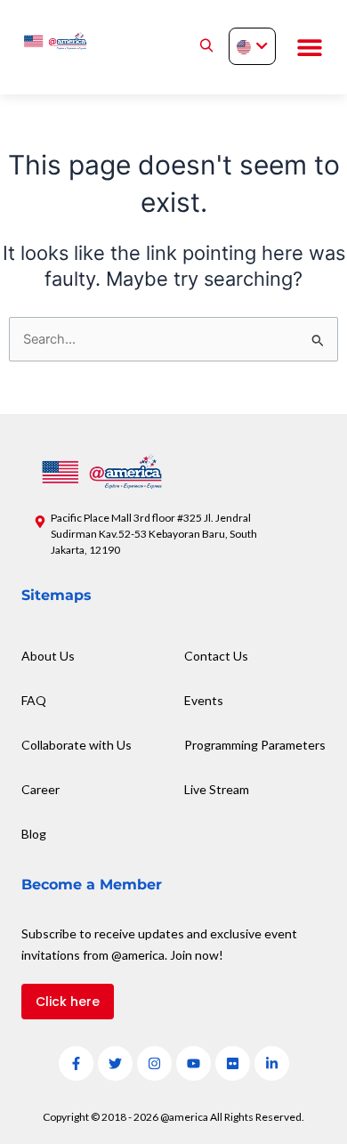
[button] (309, 48)
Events (203, 700)
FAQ (33, 700)
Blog (33, 833)
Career (40, 789)
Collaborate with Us (76, 744)
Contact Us (216, 655)
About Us (48, 655)
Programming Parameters (255, 744)
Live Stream (216, 789)
